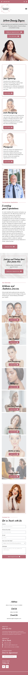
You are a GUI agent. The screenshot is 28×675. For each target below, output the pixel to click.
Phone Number (6, 529)
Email (3, 535)
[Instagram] (7, 666)
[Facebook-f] (3, 666)
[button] (26, 8)
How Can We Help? (7, 540)
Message (4, 546)
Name (3, 524)
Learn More (13, 320)
